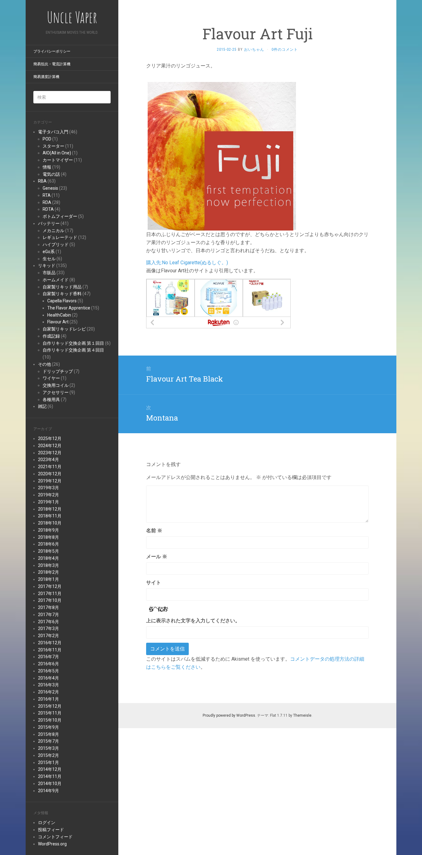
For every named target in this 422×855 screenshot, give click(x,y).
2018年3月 (48, 565)
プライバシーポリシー (51, 51)
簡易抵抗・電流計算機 (51, 64)
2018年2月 (48, 572)
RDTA (48, 209)
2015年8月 (48, 734)
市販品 (49, 272)
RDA (47, 202)
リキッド (46, 265)
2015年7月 (48, 741)
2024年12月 (49, 445)
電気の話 (51, 174)
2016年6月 (48, 663)
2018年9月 (48, 530)
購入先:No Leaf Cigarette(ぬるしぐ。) (187, 263)
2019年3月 (48, 487)
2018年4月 (48, 558)
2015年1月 (48, 762)
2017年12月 (49, 586)
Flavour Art (58, 321)
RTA (47, 195)
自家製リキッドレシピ (64, 328)
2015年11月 (49, 712)
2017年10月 (49, 600)
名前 (154, 530)
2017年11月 (49, 593)
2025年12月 (49, 438)
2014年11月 (49, 776)
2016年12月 (49, 642)
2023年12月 (49, 452)
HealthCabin (59, 315)
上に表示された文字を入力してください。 (193, 621)
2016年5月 (48, 670)
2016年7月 (48, 656)
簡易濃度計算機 (46, 77)
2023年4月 (48, 459)
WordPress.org (52, 843)
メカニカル (53, 230)
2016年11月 (49, 649)
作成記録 (51, 336)
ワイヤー (51, 378)
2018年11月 (49, 515)
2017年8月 (48, 607)
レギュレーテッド (60, 237)
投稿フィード (51, 829)
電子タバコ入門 (53, 131)
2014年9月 (48, 790)
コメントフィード (55, 836)
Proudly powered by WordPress (229, 715)
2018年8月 (48, 537)
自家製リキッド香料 (62, 293)
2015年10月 (49, 720)
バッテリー (49, 223)
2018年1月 (48, 579)
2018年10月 (49, 522)
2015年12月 (49, 706)
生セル (49, 258)
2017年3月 (48, 628)
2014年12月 (49, 769)
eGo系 (49, 251)
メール (156, 556)
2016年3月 (48, 684)
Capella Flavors (62, 300)
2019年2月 (48, 494)
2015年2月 (48, 755)
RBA (42, 181)
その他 (44, 364)
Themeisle (302, 715)
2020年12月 (49, 473)
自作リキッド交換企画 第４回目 (73, 350)
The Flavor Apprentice (68, 307)
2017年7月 (48, 614)
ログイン (46, 822)
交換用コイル (56, 385)
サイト (153, 582)
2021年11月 (49, 466)
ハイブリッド (56, 244)
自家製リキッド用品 (62, 286)
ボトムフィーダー (60, 216)
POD (47, 138)
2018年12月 (49, 509)
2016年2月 (48, 691)
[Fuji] (222, 156)
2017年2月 (48, 635)
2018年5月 (48, 551)
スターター (53, 146)
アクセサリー (56, 392)
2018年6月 (48, 544)
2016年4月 (48, 678)
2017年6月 (48, 621)
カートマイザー (58, 160)
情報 (47, 167)
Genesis (50, 188)
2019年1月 (48, 501)
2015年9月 (48, 727)
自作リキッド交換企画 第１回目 (73, 343)
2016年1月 (48, 699)
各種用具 (51, 399)
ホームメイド (56, 279)
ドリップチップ (58, 371)
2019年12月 (49, 480)
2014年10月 (49, 783)
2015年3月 (48, 748)
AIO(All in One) (57, 152)
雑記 (42, 406)
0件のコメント (285, 49)
